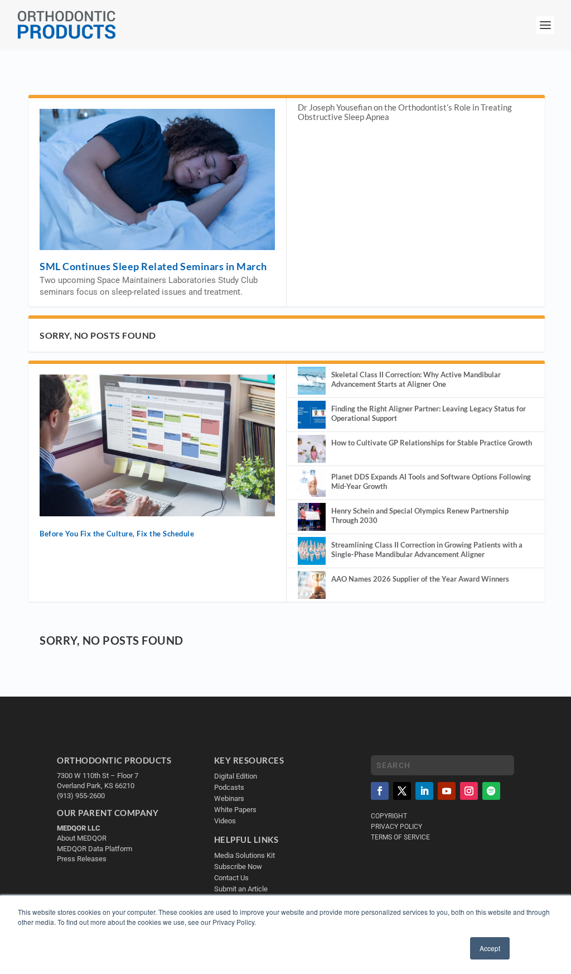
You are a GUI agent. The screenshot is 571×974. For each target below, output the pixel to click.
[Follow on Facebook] (380, 791)
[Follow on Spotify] (491, 791)
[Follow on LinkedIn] (424, 791)
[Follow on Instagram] (469, 791)
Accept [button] (490, 948)
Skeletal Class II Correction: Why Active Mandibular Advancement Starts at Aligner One (416, 379)
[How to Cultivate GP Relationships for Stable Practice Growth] (312, 449)
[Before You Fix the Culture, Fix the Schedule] (157, 445)
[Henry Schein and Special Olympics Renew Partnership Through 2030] (312, 517)
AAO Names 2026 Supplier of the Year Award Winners (420, 578)
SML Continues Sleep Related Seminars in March (153, 266)
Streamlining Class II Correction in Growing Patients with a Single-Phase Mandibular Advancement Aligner (426, 549)
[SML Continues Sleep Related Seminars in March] (157, 179)
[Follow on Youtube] (447, 791)
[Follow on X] (402, 791)
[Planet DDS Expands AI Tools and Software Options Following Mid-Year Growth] (312, 483)
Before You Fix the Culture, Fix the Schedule (117, 533)
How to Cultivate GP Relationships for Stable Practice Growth (431, 442)
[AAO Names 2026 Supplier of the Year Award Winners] (312, 585)
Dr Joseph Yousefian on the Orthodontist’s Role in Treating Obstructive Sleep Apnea (405, 112)
